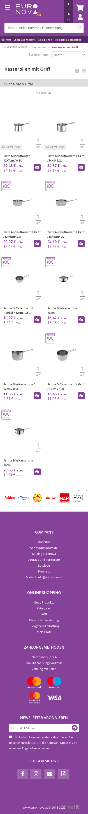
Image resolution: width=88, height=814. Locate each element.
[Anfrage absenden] (37, 167)
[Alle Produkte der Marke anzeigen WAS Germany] (78, 497)
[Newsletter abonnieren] (74, 728)
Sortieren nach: (39, 54)
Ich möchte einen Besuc (68, 39)
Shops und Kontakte (25, 39)
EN (68, 14)
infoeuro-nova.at (50, 577)
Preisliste (44, 571)
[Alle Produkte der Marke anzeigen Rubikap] (10, 497)
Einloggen (78, 21)
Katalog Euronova (44, 554)
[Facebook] (22, 774)
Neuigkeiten (45, 39)
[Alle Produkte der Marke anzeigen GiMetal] (23, 497)
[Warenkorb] (79, 8)
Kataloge (44, 565)
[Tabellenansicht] (84, 71)
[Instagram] (36, 774)
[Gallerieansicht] (77, 71)
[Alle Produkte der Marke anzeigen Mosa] (51, 497)
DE (68, 19)
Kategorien (44, 608)
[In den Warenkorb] (37, 243)
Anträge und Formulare (44, 560)
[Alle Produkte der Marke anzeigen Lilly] (37, 497)
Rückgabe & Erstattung (44, 626)
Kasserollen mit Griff (64, 47)
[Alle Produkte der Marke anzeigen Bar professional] (64, 497)
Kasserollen (39, 47)
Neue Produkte (44, 602)
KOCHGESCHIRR (17, 47)
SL (68, 4)
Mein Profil (44, 632)
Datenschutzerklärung (44, 620)
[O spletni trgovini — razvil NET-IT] (70, 807)
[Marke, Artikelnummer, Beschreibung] (80, 28)
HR (68, 9)
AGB (44, 614)
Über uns (6, 39)
